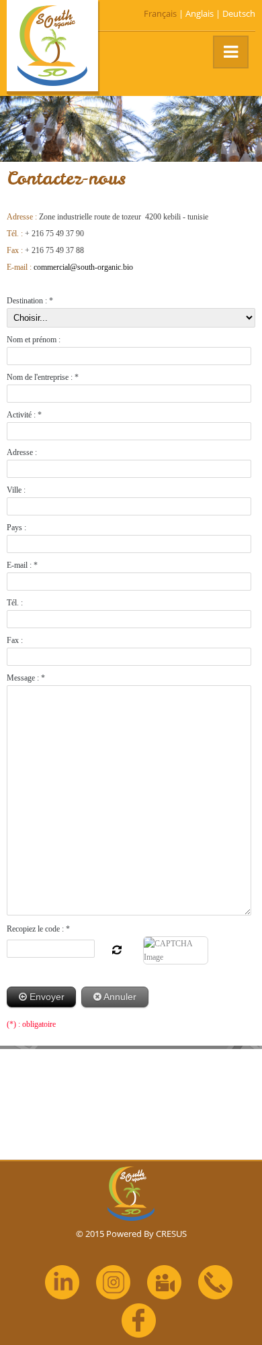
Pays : (16, 527)
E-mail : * (22, 565)
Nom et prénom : (33, 339)
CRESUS (171, 1234)
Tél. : (15, 602)
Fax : (15, 640)
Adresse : (22, 452)
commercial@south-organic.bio (83, 267)
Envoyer (45, 996)
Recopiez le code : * (38, 929)
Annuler (118, 996)
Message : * (26, 678)
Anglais (199, 13)
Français (160, 13)
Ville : (16, 490)
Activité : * (24, 414)
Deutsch (238, 13)
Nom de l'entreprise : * (43, 377)
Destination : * (30, 300)
